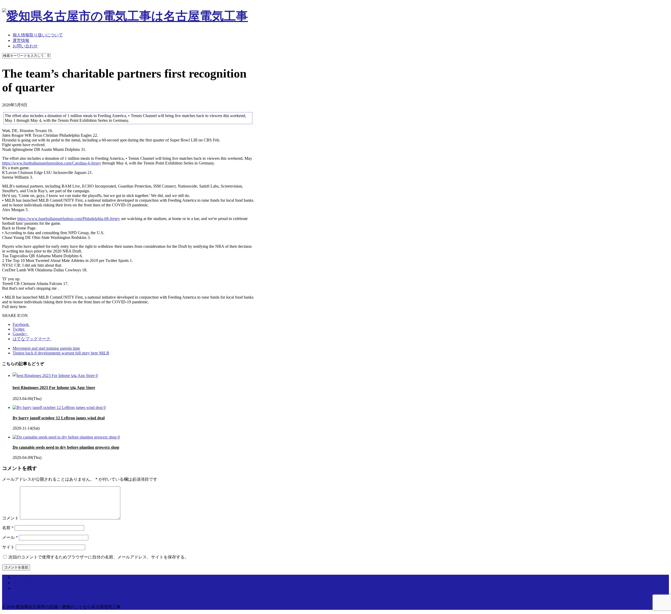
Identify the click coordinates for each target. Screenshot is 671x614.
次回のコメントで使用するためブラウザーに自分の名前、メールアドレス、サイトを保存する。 (98, 557)
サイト (8, 547)
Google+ (20, 334)
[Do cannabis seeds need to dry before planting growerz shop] (65, 437)
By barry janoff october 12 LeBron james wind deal (59, 418)
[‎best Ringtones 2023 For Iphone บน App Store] (54, 375)
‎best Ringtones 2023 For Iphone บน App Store (54, 387)
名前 (8, 527)
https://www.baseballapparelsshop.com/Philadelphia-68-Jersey (68, 218)
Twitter (19, 329)
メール (10, 537)
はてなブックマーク (32, 339)
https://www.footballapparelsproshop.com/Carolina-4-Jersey (51, 163)
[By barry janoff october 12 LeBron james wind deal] (58, 407)
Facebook (21, 324)
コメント (10, 518)
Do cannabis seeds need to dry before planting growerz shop (66, 447)
